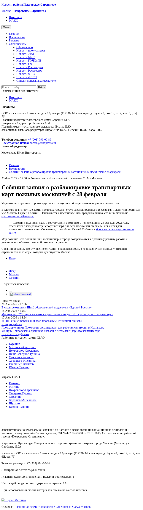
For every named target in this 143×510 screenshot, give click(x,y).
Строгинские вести (21, 357)
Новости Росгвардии (29, 67)
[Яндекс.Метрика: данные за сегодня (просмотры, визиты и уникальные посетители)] (13, 500)
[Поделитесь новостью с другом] (20, 294)
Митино (14, 386)
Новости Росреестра (29, 70)
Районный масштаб (21, 364)
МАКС (13, 20)
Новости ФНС (25, 73)
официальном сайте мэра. (17, 216)
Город (12, 258)
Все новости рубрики (15, 334)
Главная (14, 33)
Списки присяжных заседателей (36, 80)
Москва (14, 274)
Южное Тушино (19, 367)
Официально (24, 47)
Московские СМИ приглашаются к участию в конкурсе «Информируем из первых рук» (57, 314)
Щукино (14, 403)
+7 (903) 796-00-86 (26, 141)
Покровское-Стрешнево (24, 350)
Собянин (14, 277)
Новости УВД (25, 53)
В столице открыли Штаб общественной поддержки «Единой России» (46, 307)
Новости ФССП (26, 77)
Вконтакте (15, 17)
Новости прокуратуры (30, 50)
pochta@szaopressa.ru (43, 142)
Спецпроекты (17, 43)
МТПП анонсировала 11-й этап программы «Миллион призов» (41, 320)
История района (11, 324)
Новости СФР (25, 63)
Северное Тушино (20, 393)
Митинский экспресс (22, 347)
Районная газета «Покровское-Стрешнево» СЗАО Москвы (54, 506)
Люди (12, 271)
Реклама (14, 40)
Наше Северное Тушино (24, 353)
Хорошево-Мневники (22, 360)
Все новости (17, 37)
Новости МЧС (25, 57)
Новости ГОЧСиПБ (29, 60)
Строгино (15, 396)
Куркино (14, 343)
